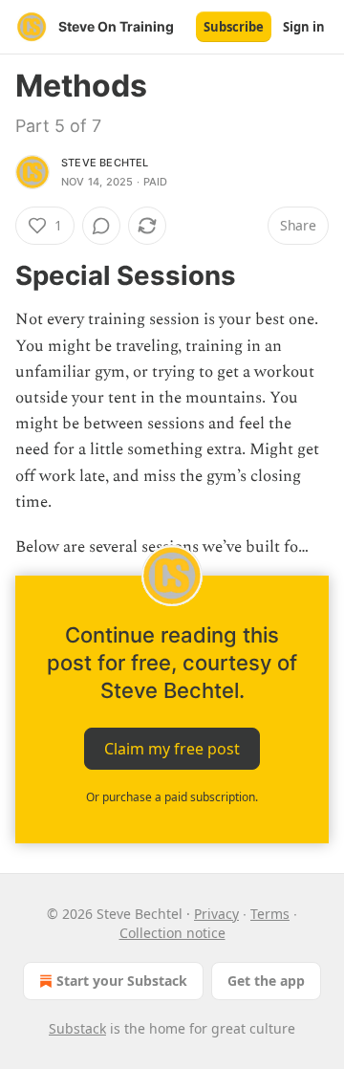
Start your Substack (121, 980)
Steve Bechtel (105, 162)
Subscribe (234, 26)
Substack (77, 1028)
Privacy (216, 914)
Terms (270, 914)
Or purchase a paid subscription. (172, 797)
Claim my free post (172, 748)
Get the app (266, 980)
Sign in (304, 26)
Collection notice (172, 933)
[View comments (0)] (101, 226)
